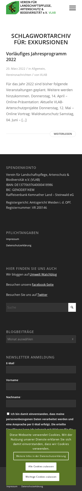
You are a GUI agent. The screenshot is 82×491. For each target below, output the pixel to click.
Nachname (14, 397)
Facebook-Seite (43, 284)
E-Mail (10, 363)
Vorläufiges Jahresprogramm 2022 (36, 56)
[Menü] (70, 7)
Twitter (42, 295)
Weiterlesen (63, 134)
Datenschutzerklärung (18, 245)
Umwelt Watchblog (43, 274)
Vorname (12, 380)
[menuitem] (70, 7)
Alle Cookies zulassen (41, 466)
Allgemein (38, 68)
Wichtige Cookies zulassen (41, 476)
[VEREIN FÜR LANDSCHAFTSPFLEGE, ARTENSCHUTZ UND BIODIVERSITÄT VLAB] (34, 7)
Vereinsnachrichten (18, 75)
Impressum (12, 239)
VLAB (43, 75)
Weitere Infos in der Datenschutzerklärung (41, 456)
